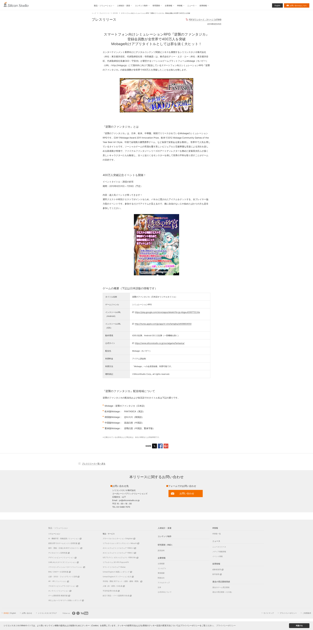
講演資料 (161, 550)
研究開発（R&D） (165, 545)
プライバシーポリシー (288, 613)
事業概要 (161, 573)
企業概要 (161, 564)
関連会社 (161, 578)
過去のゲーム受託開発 (220, 587)
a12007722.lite (167, 312)
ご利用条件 (307, 613)
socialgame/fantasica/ (159, 343)
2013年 (115, 13)
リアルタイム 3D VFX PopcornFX (116, 562)
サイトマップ (268, 613)
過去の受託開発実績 (221, 581)
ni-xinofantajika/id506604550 (163, 324)
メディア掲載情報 (219, 552)
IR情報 (215, 528)
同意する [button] (299, 626)
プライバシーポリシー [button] (226, 625)
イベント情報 (217, 556)
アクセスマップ (164, 583)
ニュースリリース (219, 547)
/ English (10, 613)
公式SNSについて (165, 592)
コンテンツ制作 (164, 536)
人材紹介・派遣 (164, 528)
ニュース (216, 541)
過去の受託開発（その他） (222, 592)
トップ (94, 13)
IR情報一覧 (216, 534)
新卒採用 (215, 574)
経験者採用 (216, 569)
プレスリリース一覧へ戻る (93, 463)
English (277, 5)
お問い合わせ (27, 613)
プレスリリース (104, 13)
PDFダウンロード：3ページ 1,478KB (205, 19)
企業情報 (162, 558)
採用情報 (216, 564)
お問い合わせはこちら (298, 5)
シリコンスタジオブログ (47, 613)
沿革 (159, 587)
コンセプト (162, 568)
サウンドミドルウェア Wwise (114, 567)
